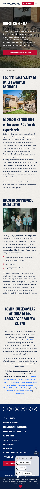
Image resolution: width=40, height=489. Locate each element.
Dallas (27, 379)
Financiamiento (8, 456)
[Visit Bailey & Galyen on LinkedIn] (29, 409)
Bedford (6, 379)
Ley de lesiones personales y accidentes (19, 257)
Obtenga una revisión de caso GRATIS (20, 52)
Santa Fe (33, 388)
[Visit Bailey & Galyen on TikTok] (34, 409)
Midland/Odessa (9, 388)
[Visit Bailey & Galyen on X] (17, 409)
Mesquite (29, 385)
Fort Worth (7, 382)
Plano (18, 388)
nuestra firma (8, 444)
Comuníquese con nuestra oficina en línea (16, 182)
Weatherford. (20, 393)
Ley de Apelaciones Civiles (14, 268)
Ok (20, 486)
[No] (38, 483)
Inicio (3, 70)
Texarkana (28, 391)
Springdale (11, 391)
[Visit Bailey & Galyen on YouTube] (23, 409)
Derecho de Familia (10, 422)
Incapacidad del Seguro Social (15, 431)
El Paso (33, 379)
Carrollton (20, 379)
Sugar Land (20, 391)
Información (7, 448)
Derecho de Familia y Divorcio (15, 261)
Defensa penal (10, 264)
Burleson (13, 379)
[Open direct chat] (35, 453)
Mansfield (21, 385)
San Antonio (25, 388)
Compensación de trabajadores (15, 426)
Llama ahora (28, 3)
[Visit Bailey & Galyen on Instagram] (11, 409)
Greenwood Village (18, 382)
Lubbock (14, 385)
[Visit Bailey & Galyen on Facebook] (5, 409)
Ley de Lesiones (9, 418)
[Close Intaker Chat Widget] (38, 453)
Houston (29, 382)
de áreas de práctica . (30, 293)
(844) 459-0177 (16, 185)
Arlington (32, 377)
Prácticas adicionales (11, 440)
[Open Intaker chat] (18, 477)
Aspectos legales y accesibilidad (15, 452)
